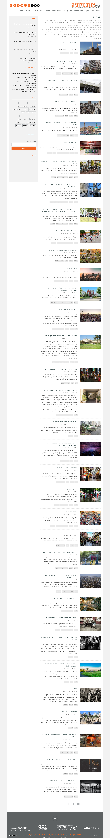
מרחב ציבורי (16, 109)
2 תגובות (63, 610)
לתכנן (71, 53)
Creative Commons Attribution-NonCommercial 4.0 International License (74, 835)
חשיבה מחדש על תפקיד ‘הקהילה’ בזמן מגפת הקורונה (60, 552)
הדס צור (75, 214)
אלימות (33, 106)
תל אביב (32, 125)
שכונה (25, 119)
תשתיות (33, 128)
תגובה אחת (52, 202)
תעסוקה (25, 125)
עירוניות (22, 116)
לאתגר (75, 73)
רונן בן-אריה (74, 312)
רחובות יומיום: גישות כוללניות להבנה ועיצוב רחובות (61, 369)
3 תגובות (71, 727)
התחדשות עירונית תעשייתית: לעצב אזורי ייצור (62, 760)
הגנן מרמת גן (30, 89)
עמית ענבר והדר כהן (72, 189)
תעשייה (18, 125)
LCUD (29, 835)
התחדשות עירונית (23, 106)
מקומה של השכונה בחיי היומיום (67, 468)
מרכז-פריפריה (31, 112)
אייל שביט (75, 63)
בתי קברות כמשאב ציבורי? (69, 712)
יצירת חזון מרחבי (72, 269)
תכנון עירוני (20, 122)
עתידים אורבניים (72, 489)
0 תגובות (62, 53)
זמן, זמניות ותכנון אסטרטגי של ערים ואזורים (63, 781)
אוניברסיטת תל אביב (36, 834)
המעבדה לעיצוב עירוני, (72, 834)
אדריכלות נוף (23, 103)
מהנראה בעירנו (38, 11)
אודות (98, 11)
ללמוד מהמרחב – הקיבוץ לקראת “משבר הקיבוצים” (61, 336)
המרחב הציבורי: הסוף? (70, 142)
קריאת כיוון (90, 11)
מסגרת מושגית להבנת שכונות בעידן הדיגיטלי (63, 250)
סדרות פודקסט (79, 11)
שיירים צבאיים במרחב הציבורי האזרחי (65, 422)
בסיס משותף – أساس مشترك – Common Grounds (27, 59)
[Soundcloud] (14, 5)
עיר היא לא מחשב (72, 512)
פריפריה (32, 119)
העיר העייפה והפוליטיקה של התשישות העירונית (62, 618)
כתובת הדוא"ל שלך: (31, 141)
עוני (23, 112)
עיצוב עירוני (31, 116)
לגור (72, 73)
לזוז (68, 135)
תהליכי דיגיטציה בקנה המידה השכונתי (65, 231)
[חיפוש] (25, 5)
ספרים (48, 11)
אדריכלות (32, 103)
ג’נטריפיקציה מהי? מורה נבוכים (67, 61)
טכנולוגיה (32, 109)
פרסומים (29, 11)
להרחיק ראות (68, 11)
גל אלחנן (75, 233)
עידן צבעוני (74, 104)
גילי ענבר (75, 165)
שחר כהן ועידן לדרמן (72, 145)
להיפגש (71, 115)
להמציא (71, 94)
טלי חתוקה (75, 45)
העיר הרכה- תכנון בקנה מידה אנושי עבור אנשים (62, 533)
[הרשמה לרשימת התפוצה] (22, 5)
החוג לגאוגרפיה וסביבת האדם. (53, 834)
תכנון (19, 119)
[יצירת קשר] (18, 5)
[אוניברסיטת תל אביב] (35, 6)
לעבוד (75, 53)
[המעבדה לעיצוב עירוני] (29, 6)
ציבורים (75, 689)
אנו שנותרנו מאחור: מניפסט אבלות (66, 102)
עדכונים (21, 11)
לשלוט (67, 153)
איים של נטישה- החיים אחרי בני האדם (65, 598)
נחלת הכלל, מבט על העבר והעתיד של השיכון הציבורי (60, 390)
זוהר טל (75, 668)
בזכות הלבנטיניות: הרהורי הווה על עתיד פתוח (62, 81)
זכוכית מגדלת (56, 11)
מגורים (24, 109)
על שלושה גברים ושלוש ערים (68, 310)
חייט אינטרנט (48, 837)
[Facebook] (11, 5)
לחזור (66, 115)
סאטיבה (32, 85)
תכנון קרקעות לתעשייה (70, 43)
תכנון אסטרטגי (31, 122)
